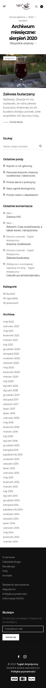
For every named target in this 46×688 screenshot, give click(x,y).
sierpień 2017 (10, 404)
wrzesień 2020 (11, 358)
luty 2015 (8, 491)
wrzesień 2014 (11, 514)
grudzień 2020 (11, 349)
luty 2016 (8, 436)
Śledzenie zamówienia (15, 584)
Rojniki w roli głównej (19, 166)
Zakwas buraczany (19, 94)
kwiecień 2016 (11, 427)
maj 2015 (8, 477)
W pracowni (10, 302)
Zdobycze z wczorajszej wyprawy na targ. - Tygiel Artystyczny (20, 268)
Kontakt (7, 575)
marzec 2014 (10, 541)
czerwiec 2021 (11, 326)
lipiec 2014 (9, 523)
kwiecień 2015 (11, 482)
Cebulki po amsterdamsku (23, 275)
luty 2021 (8, 344)
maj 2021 (8, 330)
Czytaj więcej (16, 122)
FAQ (5, 571)
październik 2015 (12, 454)
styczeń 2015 (10, 495)
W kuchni (9, 293)
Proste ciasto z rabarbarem (22, 194)
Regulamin (9, 589)
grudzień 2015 (11, 445)
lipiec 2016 (9, 413)
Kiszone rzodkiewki (18, 244)
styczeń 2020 (10, 385)
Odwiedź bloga (11, 561)
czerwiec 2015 (11, 472)
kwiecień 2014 (11, 537)
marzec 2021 (10, 340)
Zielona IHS (13, 216)
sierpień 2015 (10, 463)
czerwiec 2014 (11, 527)
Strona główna (17, 17)
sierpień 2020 (11, 362)
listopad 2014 (11, 504)
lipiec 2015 (9, 468)
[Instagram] (24, 656)
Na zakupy (8, 566)
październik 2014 (13, 509)
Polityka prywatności (14, 593)
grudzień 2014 (11, 500)
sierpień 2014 (11, 518)
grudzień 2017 (11, 395)
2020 (30, 17)
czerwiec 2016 (11, 417)
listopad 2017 (10, 399)
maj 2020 (8, 367)
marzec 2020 (10, 376)
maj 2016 (8, 422)
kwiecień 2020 (11, 372)
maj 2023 (8, 321)
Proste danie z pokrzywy (21, 182)
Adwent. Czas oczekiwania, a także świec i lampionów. (24, 228)
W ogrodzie (10, 298)
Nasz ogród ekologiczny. (20, 188)
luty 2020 (8, 381)
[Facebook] (18, 656)
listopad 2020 (11, 353)
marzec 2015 (10, 486)
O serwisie (8, 557)
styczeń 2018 (10, 390)
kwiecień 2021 (11, 335)
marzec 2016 (10, 431)
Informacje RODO (13, 598)
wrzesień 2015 (11, 459)
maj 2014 (8, 532)
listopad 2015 (10, 449)
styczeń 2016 (10, 440)
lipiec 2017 (9, 408)
